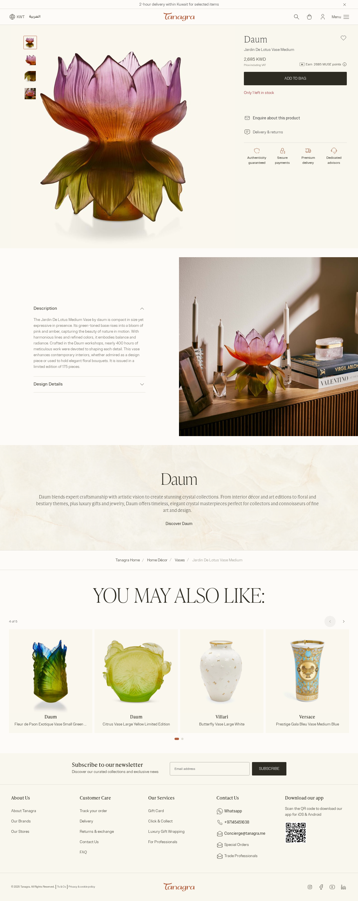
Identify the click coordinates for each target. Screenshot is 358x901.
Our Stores (20, 831)
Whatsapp (233, 811)
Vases (180, 560)
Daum (255, 40)
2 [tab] (182, 739)
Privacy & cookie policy (82, 887)
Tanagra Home (128, 560)
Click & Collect (160, 821)
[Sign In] (322, 16)
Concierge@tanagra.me (244, 833)
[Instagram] (310, 886)
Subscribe (269, 768)
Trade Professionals (241, 856)
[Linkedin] (343, 886)
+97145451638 (236, 822)
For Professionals (162, 842)
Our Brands (21, 821)
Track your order (93, 810)
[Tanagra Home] (179, 17)
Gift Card (156, 810)
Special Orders (236, 844)
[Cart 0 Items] (309, 16)
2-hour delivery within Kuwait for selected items (179, 4)
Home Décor (157, 560)
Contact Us (89, 842)
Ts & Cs (61, 887)
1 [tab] (177, 739)
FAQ (83, 852)
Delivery (86, 821)
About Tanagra (23, 810)
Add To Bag (295, 78)
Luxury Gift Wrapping (166, 831)
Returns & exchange (97, 831)
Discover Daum (179, 523)
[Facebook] (321, 886)
